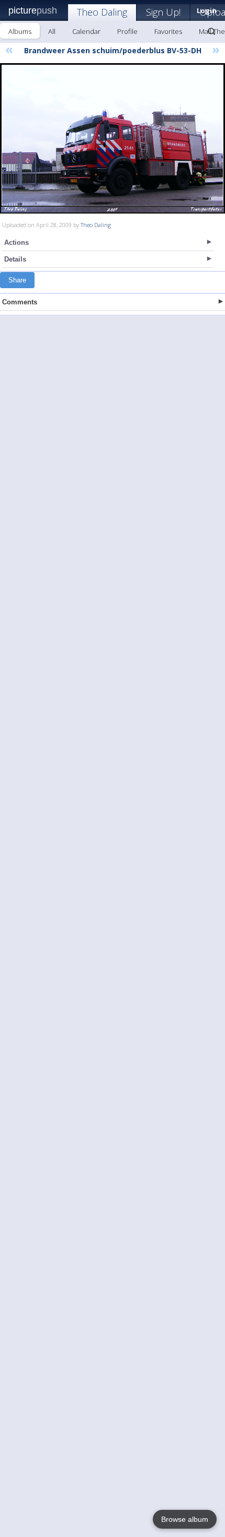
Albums (19, 31)
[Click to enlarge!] (112, 138)
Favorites (168, 31)
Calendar (86, 31)
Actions (16, 242)
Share (17, 280)
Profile (127, 31)
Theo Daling (102, 12)
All (51, 31)
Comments (19, 302)
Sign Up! (163, 12)
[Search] (211, 31)
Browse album (184, 1519)
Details (15, 259)
